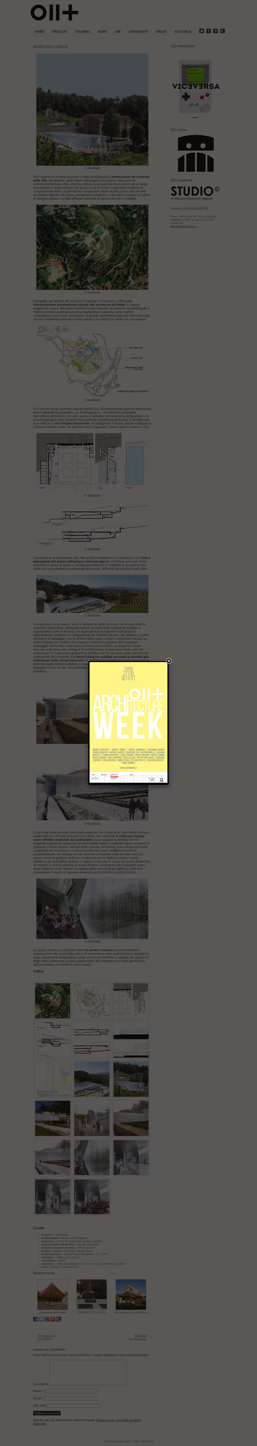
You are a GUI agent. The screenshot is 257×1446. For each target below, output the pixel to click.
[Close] (168, 661)
